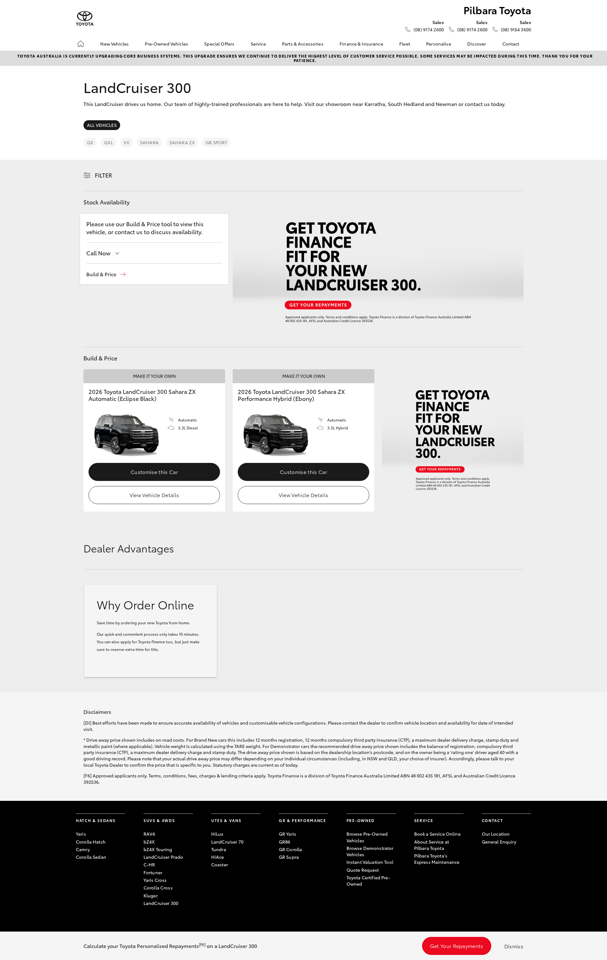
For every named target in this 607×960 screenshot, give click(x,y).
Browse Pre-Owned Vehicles (367, 837)
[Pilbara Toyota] (85, 18)
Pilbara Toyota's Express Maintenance (437, 858)
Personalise (438, 44)
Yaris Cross (155, 880)
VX (126, 142)
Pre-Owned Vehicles (166, 44)
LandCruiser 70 (227, 841)
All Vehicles (102, 125)
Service (258, 44)
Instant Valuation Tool (369, 862)
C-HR (149, 864)
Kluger (151, 895)
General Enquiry (499, 841)
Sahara (149, 142)
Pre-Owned (360, 820)
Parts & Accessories (302, 44)
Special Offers (219, 44)
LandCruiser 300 (161, 903)
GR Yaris (287, 834)
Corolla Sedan (91, 857)
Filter (103, 175)
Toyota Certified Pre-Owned (368, 880)
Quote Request (362, 870)
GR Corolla (290, 849)
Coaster (219, 864)
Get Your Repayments (456, 945)
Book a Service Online (437, 834)
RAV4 (149, 834)
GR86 (285, 841)
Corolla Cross (158, 887)
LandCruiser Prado (163, 857)
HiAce (217, 857)
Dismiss (513, 946)
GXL (108, 142)
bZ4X (149, 841)
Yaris (81, 834)
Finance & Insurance (361, 44)
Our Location (496, 834)
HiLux (217, 834)
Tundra (218, 849)
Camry (83, 849)
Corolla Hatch (91, 841)
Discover (476, 44)
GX (90, 142)
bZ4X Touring (158, 849)
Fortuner (153, 872)
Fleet (404, 44)
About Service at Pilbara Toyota (431, 844)
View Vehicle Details (154, 494)
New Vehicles (114, 44)
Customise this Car (154, 471)
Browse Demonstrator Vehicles (370, 851)
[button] (106, 274)
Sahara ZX (182, 142)
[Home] (80, 44)
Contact (510, 44)
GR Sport (216, 142)
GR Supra (289, 857)
